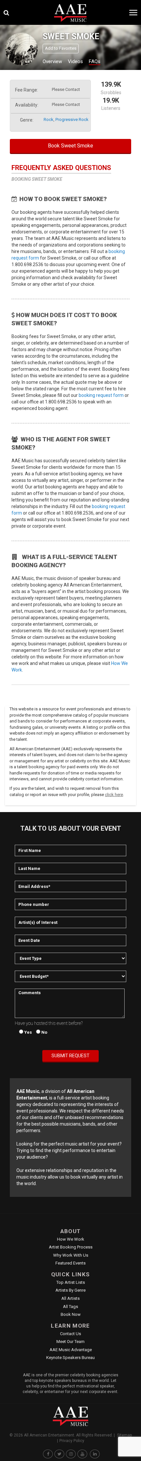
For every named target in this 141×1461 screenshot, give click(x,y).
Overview (52, 61)
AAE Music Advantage (71, 1349)
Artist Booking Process (70, 1247)
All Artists (70, 1298)
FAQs (94, 61)
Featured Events (70, 1263)
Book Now (71, 1314)
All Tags (70, 1306)
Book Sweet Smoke (70, 146)
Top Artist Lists (70, 1282)
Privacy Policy (71, 1440)
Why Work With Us (70, 1255)
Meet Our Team (70, 1341)
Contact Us (70, 1333)
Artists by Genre (70, 1290)
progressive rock (72, 119)
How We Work (70, 1239)
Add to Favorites (60, 48)
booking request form (101, 395)
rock (48, 119)
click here (114, 794)
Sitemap (124, 1435)
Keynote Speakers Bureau (70, 1357)
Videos (75, 61)
